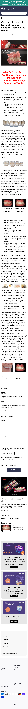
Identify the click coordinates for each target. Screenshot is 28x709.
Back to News (15, 470)
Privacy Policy (9, 459)
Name (3, 420)
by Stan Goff (4, 510)
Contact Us (17, 667)
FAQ (2, 666)
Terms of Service (19, 459)
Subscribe (3, 672)
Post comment (8, 453)
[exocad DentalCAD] (14, 549)
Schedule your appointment (17, 664)
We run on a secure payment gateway (11, 706)
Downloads (4, 674)
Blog (15, 674)
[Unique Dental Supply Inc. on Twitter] (20, 684)
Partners (16, 669)
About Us (3, 664)
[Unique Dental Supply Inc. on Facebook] (17, 684)
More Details (14, 567)
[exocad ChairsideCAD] (14, 607)
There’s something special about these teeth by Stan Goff (18, 527)
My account (4, 676)
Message (4, 436)
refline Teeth (5, 18)
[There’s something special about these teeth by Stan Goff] (6, 528)
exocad (11, 559)
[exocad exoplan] (14, 578)
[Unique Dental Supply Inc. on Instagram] (15, 684)
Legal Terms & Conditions (5, 669)
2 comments (4, 34)
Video (15, 672)
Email (3, 428)
